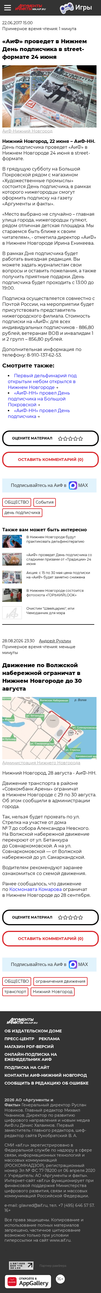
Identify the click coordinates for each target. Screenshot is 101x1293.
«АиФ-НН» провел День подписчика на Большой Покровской (39, 398)
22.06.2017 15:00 (17, 22)
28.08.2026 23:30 (18, 640)
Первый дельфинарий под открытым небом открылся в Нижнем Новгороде (42, 381)
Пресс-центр (19, 1038)
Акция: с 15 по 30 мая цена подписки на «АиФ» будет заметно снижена (58, 575)
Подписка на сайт (26, 1067)
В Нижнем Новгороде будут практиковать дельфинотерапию (55, 539)
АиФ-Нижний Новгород (27, 131)
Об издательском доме (33, 1031)
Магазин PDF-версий (29, 1046)
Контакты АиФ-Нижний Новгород (45, 1075)
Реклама (49, 1038)
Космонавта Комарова (36, 889)
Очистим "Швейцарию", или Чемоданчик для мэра (50, 610)
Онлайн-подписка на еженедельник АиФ (30, 1057)
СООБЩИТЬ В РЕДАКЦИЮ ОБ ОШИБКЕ (46, 1083)
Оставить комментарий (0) (50, 459)
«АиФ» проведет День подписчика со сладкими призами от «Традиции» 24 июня (59, 559)
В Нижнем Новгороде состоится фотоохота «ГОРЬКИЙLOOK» (55, 592)
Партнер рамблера (53, 1265)
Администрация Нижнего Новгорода (41, 762)
